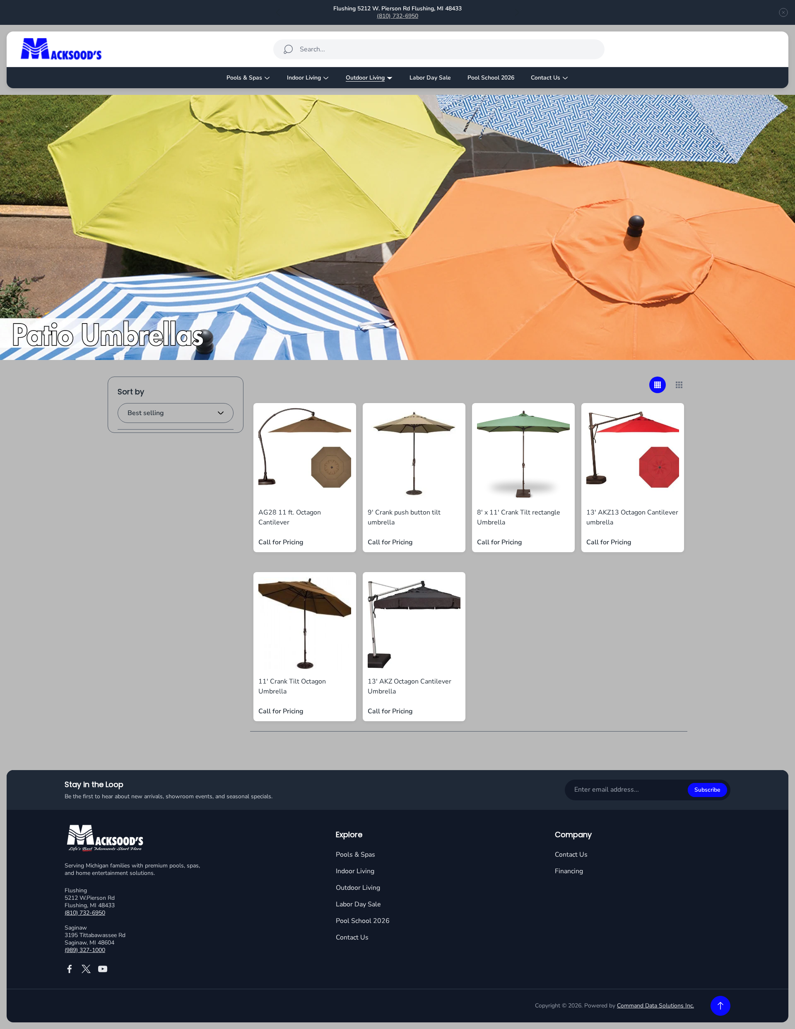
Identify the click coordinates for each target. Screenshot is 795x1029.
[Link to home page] (106, 839)
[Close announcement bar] (783, 12)
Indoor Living (355, 871)
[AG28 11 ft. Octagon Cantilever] (304, 454)
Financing (569, 871)
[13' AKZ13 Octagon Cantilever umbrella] (632, 454)
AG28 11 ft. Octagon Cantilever (289, 517)
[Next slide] (517, 12)
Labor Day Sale (358, 904)
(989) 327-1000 (85, 950)
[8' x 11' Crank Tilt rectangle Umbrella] (523, 454)
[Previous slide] (278, 12)
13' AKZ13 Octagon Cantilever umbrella (632, 517)
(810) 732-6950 (397, 16)
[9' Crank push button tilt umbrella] (414, 454)
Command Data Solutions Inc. (655, 1006)
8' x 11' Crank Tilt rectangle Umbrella (518, 517)
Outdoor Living (358, 887)
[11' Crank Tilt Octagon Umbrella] (304, 623)
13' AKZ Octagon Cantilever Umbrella (409, 686)
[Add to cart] (334, 425)
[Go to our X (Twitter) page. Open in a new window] (86, 969)
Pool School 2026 (363, 920)
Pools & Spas (355, 854)
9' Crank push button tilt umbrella (404, 517)
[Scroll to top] (720, 1006)
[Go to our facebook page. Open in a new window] (70, 969)
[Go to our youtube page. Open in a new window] (103, 969)
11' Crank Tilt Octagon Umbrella (292, 686)
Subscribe (707, 790)
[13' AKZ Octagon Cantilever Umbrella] (414, 623)
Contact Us (352, 937)
